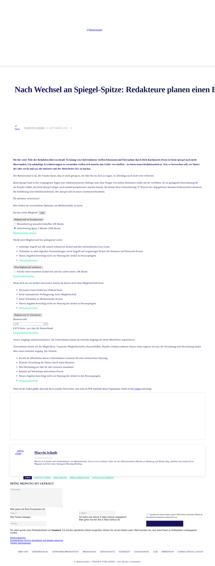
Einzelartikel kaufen (23, 276)
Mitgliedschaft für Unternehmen (27, 315)
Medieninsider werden (24, 232)
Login (42, 213)
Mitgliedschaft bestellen (25, 332)
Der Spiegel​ (60, 478)
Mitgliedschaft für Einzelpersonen (28, 219)
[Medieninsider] (107, 42)
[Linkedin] (35, 468)
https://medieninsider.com (43, 458)
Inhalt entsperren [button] (18, 537)
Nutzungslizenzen (28, 260)
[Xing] (51, 468)
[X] (46, 468)
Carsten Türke (42, 478)
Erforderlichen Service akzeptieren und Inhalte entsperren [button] (36, 540)
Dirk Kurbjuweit (79, 478)
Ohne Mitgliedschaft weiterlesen (27, 267)
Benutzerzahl (20, 319)
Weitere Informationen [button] (20, 543)
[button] (149, 62)
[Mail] (40, 468)
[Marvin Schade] (19, 128)
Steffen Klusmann (103, 478)
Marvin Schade (34, 128)
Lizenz (138, 389)
